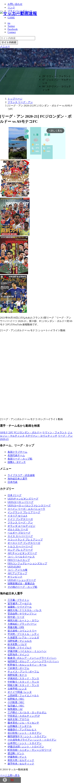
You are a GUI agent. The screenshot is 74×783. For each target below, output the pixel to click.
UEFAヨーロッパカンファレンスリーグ (29, 505)
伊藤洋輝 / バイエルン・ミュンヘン (27, 651)
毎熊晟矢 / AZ (15, 709)
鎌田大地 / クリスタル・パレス (25, 610)
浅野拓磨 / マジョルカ (20, 640)
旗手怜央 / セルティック (21, 763)
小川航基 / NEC (16, 702)
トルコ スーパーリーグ (20, 546)
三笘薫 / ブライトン (18, 600)
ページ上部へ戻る (10, 775)
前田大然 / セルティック (21, 760)
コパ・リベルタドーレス (21, 556)
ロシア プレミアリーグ (20, 549)
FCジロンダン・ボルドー (28, 432)
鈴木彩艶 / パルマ (17, 644)
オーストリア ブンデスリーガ (24, 543)
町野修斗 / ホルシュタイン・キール (27, 664)
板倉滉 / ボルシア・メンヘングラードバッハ (32, 658)
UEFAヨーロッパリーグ (20, 502)
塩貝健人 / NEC (16, 705)
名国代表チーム (16, 455)
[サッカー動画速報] (18, 13)
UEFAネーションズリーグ (22, 580)
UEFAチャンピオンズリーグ (23, 498)
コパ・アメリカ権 (17, 569)
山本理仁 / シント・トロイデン (25, 743)
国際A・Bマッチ (17, 462)
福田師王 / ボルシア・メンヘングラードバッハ (33, 661)
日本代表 (12, 482)
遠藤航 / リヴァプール (20, 606)
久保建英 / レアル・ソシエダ (23, 637)
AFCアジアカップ (17, 573)
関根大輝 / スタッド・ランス (23, 685)
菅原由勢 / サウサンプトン (22, 613)
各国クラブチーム (17, 451)
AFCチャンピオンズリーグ (22, 553)
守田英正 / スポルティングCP (24, 715)
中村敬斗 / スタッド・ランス (23, 681)
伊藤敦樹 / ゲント (17, 756)
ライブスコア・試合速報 (21, 475)
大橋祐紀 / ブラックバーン (22, 623)
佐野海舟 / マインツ (18, 654)
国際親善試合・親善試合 (21, 583)
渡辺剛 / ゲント (16, 753)
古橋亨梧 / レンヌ (17, 688)
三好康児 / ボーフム (18, 668)
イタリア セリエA (17, 515)
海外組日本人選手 (17, 478)
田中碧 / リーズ (16, 617)
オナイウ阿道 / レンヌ (20, 692)
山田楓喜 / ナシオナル (20, 726)
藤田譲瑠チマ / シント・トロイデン (27, 736)
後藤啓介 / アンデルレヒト (22, 729)
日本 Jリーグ (14, 495)
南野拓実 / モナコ (17, 675)
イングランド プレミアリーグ (24, 512)
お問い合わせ (15, 4)
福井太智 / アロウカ (18, 719)
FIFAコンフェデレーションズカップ (27, 563)
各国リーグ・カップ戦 (20, 458)
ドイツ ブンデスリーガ (20, 519)
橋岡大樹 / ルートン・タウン (23, 620)
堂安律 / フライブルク (20, 647)
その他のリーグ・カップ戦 (22, 586)
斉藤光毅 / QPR (16, 627)
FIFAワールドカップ (19, 560)
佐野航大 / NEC (16, 698)
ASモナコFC (6, 432)
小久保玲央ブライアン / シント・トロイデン (32, 739)
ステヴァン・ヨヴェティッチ (41, 435)
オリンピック (15, 576)
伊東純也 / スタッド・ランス (23, 678)
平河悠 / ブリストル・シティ (23, 634)
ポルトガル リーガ (18, 529)
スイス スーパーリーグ (20, 536)
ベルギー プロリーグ (19, 532)
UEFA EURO (14, 566)
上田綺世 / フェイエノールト (23, 695)
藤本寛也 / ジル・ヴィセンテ (23, 722)
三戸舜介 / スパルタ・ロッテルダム (27, 712)
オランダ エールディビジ (21, 526)
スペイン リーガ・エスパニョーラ (26, 508)
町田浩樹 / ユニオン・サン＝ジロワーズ (29, 750)
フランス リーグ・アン (20, 522)
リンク (11, 7)
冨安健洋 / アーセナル (20, 603)
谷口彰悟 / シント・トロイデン (25, 732)
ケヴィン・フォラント (54, 432)
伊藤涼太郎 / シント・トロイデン (26, 746)
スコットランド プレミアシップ (25, 539)
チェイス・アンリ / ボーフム (23, 671)
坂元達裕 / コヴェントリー (22, 630)
